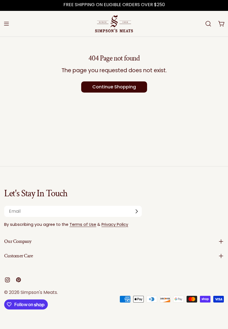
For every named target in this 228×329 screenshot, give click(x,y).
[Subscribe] (136, 211)
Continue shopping (114, 87)
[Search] (208, 23)
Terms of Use (83, 224)
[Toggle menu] (6, 23)
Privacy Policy (114, 224)
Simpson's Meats (39, 292)
